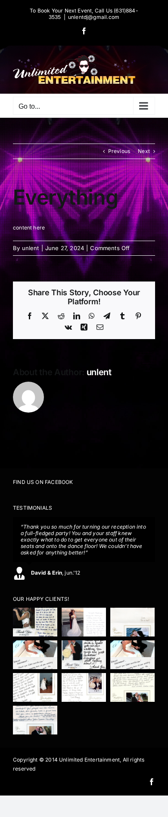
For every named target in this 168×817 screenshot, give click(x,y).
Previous (119, 151)
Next (144, 151)
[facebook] (151, 781)
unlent (30, 248)
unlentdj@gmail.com (93, 17)
